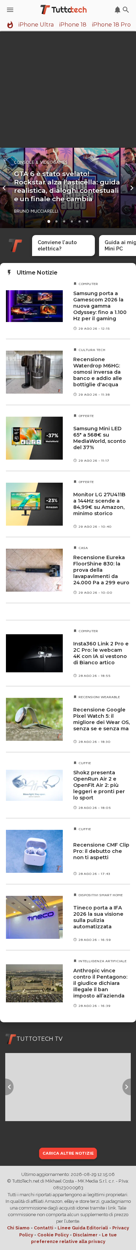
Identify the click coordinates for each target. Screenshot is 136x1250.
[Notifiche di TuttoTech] (117, 9)
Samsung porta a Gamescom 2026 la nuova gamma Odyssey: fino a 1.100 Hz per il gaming (100, 306)
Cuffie (84, 763)
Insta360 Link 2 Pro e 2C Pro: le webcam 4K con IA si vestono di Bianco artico (101, 653)
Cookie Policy (53, 1234)
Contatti (43, 1227)
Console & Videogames (41, 162)
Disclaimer (85, 1234)
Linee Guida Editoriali (83, 1227)
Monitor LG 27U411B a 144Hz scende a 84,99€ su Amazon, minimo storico (99, 504)
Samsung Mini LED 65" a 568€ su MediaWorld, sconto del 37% (99, 438)
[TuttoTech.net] (64, 9)
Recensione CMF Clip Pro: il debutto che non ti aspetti (101, 851)
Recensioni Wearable (99, 697)
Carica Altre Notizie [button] (68, 1153)
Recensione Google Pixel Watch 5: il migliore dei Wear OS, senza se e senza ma (101, 719)
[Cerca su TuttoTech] (126, 10)
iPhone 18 (72, 24)
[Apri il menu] (10, 10)
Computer (88, 284)
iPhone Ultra (36, 24)
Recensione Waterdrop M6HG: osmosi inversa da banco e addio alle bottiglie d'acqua (97, 372)
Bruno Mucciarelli (36, 211)
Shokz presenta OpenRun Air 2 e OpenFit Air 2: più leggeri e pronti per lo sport (99, 785)
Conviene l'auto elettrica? (57, 245)
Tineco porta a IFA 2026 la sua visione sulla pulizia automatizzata (98, 917)
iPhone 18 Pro (111, 24)
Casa (83, 548)
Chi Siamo (18, 1227)
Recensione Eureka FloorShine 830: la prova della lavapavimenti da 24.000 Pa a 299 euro (101, 570)
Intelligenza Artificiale (102, 961)
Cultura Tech (91, 350)
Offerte (86, 416)
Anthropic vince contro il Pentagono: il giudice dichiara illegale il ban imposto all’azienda (100, 983)
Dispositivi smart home (100, 895)
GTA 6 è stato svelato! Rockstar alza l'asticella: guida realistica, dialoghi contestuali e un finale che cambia (67, 186)
